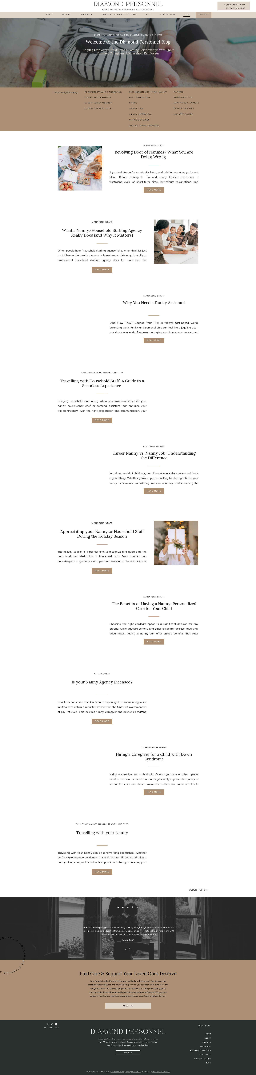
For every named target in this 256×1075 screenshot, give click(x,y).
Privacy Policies (117, 1071)
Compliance (102, 674)
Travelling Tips (113, 373)
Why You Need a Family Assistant (154, 302)
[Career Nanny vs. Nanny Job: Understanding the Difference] (80, 469)
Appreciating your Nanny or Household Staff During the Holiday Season (102, 534)
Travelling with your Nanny (102, 832)
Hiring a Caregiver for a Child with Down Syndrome (154, 756)
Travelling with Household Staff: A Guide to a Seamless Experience (102, 383)
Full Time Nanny (154, 447)
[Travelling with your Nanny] (176, 844)
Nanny (102, 824)
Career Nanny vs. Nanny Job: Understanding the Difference (154, 455)
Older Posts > (198, 890)
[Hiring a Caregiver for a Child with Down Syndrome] (80, 770)
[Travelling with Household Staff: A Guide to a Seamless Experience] (176, 392)
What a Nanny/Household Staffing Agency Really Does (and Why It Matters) (102, 233)
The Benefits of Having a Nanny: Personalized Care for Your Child (154, 606)
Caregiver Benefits (154, 748)
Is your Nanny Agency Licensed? (102, 681)
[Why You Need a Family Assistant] (80, 319)
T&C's (127, 1071)
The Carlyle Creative (161, 1071)
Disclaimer (136, 1071)
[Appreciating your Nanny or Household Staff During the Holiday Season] (176, 543)
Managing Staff (153, 145)
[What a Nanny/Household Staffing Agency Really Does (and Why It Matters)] (176, 242)
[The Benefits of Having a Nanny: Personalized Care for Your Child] (80, 620)
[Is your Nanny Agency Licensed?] (176, 693)
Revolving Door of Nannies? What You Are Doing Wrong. (154, 154)
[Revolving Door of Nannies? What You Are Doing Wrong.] (80, 168)
